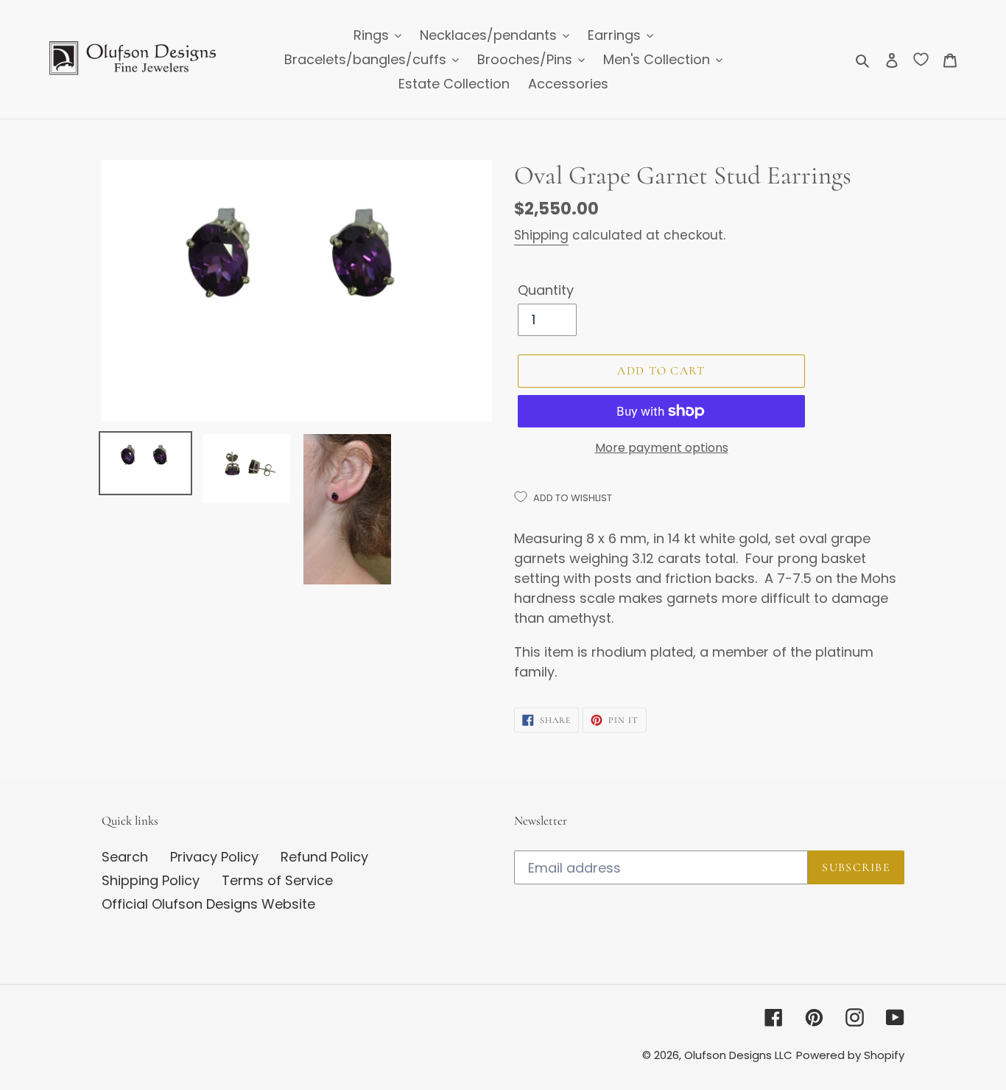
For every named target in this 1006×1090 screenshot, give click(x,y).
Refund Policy (324, 857)
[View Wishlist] (921, 59)
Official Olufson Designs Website (208, 904)
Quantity (546, 290)
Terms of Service (277, 880)
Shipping (541, 235)
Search (125, 857)
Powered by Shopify (850, 1055)
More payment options (661, 447)
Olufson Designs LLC (738, 1055)
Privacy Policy (214, 857)
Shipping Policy (151, 880)
